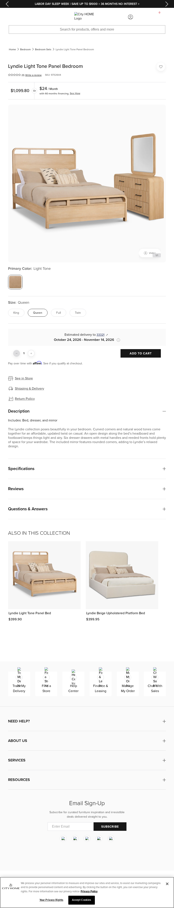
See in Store (24, 378)
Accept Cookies (81, 900)
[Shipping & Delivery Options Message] (117, 340)
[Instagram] (63, 838)
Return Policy (25, 399)
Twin (78, 313)
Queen (37, 313)
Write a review (33, 75)
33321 (100, 335)
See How (75, 93)
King (16, 313)
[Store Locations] (43, 17)
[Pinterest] (99, 838)
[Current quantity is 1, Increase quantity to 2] (31, 353)
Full (58, 313)
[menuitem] (14, 17)
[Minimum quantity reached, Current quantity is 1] (16, 353)
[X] (87, 838)
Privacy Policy (89, 891)
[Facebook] (75, 838)
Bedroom (25, 49)
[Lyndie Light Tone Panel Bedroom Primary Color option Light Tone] (15, 282)
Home (12, 49)
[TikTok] (110, 838)
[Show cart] (159, 17)
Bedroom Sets (43, 49)
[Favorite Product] (161, 67)
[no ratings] (14, 75)
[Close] (167, 883)
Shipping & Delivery (29, 388)
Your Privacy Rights (51, 900)
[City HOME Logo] (87, 17)
